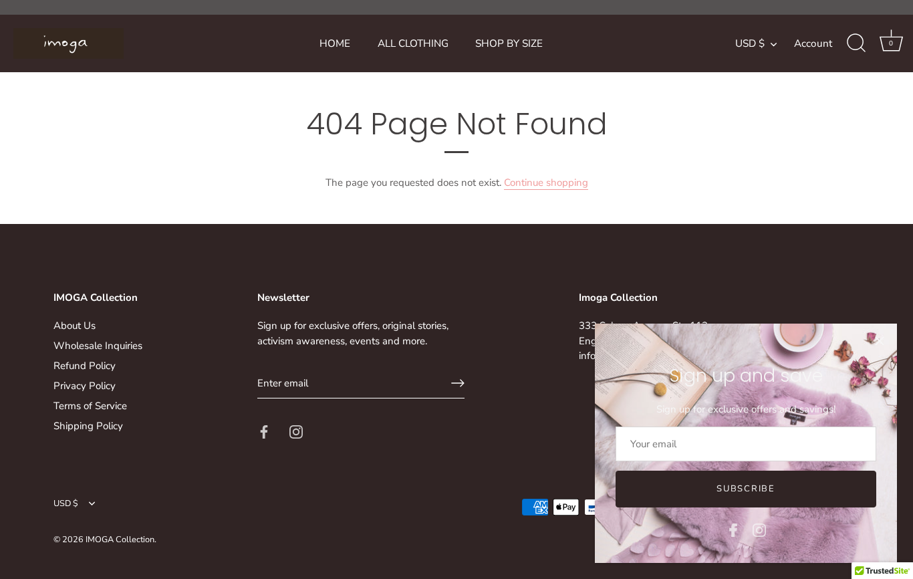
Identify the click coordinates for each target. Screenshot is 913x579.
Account (813, 43)
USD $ (750, 43)
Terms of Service (90, 406)
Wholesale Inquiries (97, 345)
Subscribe (745, 489)
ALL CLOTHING (413, 43)
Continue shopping (546, 182)
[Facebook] (733, 529)
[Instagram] (759, 529)
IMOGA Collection (120, 540)
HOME (334, 43)
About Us (74, 325)
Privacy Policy (84, 385)
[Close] (879, 341)
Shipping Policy (88, 426)
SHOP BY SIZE (509, 43)
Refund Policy (84, 365)
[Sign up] (458, 383)
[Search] (856, 43)
